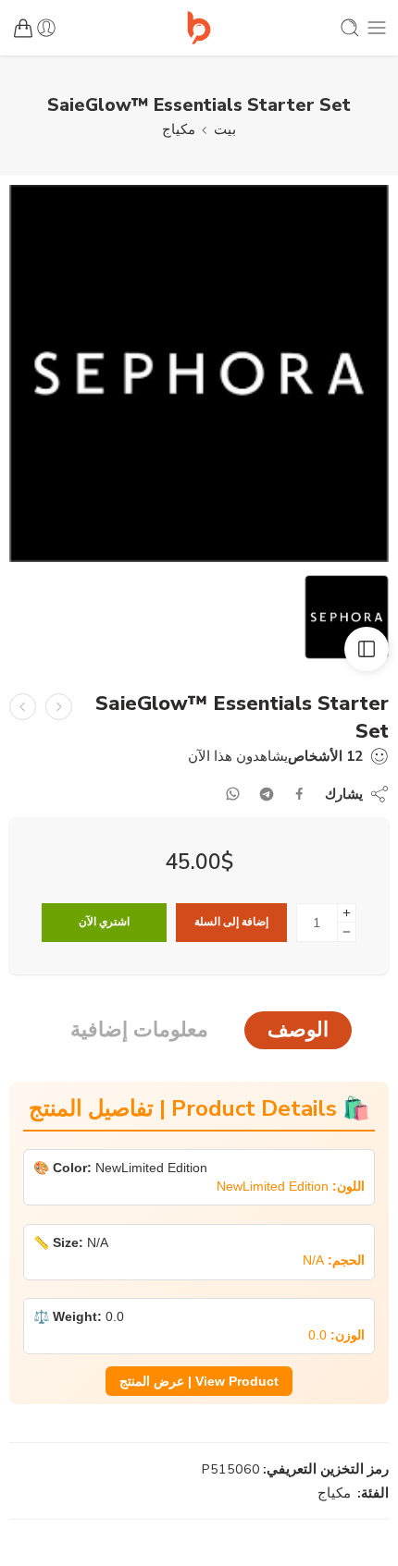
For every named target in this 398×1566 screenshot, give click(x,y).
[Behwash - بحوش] (199, 27)
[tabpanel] (199, 378)
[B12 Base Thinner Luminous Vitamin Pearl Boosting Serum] (22, 706)
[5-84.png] (199, 373)
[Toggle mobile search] (350, 28)
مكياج (178, 129)
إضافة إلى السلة (231, 921)
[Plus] (346, 913)
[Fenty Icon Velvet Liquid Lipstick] (58, 706)
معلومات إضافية (139, 1030)
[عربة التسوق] (23, 28)
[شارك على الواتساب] (233, 793)
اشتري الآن (104, 921)
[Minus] (346, 932)
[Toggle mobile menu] (377, 28)
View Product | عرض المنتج (199, 1381)
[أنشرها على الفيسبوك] (299, 794)
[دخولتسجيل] (46, 28)
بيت (225, 129)
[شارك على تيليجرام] (266, 794)
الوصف (298, 1030)
